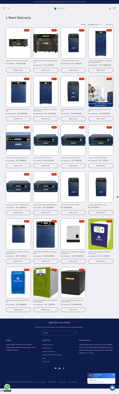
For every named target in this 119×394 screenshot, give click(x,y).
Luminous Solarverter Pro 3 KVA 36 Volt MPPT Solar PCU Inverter (17, 252)
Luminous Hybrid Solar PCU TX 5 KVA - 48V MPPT (99, 110)
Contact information (41, 382)
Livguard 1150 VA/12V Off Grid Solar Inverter (17, 60)
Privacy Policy (47, 348)
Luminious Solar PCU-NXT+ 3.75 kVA (70, 60)
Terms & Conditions (48, 351)
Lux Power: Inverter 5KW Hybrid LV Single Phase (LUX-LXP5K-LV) (73, 252)
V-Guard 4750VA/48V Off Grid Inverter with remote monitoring (72, 301)
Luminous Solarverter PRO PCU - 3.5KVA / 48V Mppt (45, 252)
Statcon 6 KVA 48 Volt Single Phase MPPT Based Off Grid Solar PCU (45, 301)
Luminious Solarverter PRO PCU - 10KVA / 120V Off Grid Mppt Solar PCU (100, 61)
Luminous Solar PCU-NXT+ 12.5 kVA (70, 204)
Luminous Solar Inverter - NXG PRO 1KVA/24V (45, 204)
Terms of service (72, 382)
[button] (4, 8)
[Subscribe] (75, 333)
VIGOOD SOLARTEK (16, 381)
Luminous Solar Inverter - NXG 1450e (70, 158)
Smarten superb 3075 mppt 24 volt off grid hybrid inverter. (99, 252)
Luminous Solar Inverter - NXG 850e (97, 158)
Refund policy (52, 382)
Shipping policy (47, 344)
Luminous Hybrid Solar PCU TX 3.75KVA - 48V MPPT (72, 110)
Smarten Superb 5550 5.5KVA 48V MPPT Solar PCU (17, 301)
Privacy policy (62, 382)
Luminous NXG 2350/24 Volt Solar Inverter (16, 158)
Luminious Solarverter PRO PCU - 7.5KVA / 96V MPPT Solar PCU (45, 110)
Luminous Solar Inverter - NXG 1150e (42, 158)
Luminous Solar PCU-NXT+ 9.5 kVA (97, 204)
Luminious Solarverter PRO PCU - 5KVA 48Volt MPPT (17, 110)
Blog (44, 358)
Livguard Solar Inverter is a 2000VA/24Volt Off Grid (45, 61)
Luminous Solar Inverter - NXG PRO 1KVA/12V (17, 204)
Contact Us (46, 361)
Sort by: (83, 24)
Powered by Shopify (27, 381)
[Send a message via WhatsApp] (7, 387)
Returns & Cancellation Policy (52, 355)
